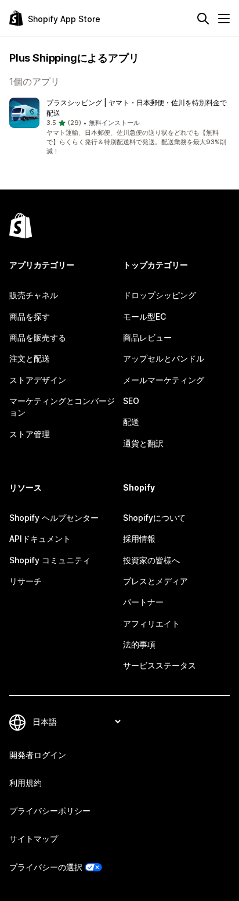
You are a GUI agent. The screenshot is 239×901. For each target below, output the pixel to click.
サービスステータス (159, 665)
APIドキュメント (40, 539)
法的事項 (139, 644)
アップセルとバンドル (163, 358)
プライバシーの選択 (45, 867)
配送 (131, 422)
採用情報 (139, 539)
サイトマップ (33, 838)
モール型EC (144, 316)
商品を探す (29, 316)
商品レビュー (147, 337)
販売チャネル (33, 295)
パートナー (143, 602)
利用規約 (25, 783)
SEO (131, 401)
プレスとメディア (155, 581)
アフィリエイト (151, 623)
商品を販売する (37, 337)
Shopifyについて (154, 518)
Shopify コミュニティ (49, 560)
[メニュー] (224, 18)
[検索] (203, 18)
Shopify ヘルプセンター (54, 518)
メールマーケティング (163, 380)
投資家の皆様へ (151, 560)
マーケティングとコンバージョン (62, 406)
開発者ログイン (37, 755)
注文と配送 (29, 358)
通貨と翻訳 (143, 443)
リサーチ (25, 581)
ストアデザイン (37, 380)
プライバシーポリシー (49, 811)
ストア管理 (29, 434)
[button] (119, 127)
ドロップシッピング (159, 295)
